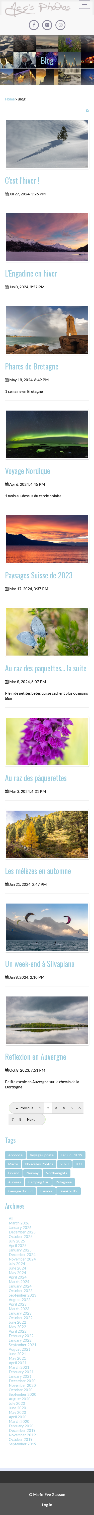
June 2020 (17, 1408)
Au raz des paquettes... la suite (45, 668)
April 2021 (18, 1362)
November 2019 (22, 1435)
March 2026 (19, 1223)
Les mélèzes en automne (38, 870)
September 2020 (22, 1394)
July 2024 (17, 1263)
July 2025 (17, 1241)
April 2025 (18, 1245)
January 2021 (20, 1376)
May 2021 (17, 1358)
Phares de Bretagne (31, 366)
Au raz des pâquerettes (36, 777)
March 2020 (19, 1421)
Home (10, 99)
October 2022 (21, 1317)
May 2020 (17, 1412)
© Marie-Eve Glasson (47, 1494)
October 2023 (21, 1290)
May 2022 (17, 1326)
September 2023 (22, 1295)
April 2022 (18, 1331)
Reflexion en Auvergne (35, 1056)
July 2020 (17, 1403)
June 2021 (17, 1353)
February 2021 (21, 1371)
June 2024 (17, 1268)
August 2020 (20, 1399)
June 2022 (17, 1322)
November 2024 (22, 1259)
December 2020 (22, 1380)
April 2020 (18, 1417)
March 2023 (19, 1308)
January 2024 (20, 1286)
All (11, 1218)
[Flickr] (47, 25)
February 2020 (21, 1426)
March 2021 (19, 1367)
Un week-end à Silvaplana (39, 963)
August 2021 (20, 1349)
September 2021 (22, 1344)
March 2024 (19, 1281)
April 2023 (18, 1304)
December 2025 (22, 1232)
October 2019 (21, 1439)
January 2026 (20, 1227)
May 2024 (17, 1272)
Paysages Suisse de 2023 (38, 575)
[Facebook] (34, 25)
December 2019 (22, 1430)
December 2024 (22, 1254)
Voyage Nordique (27, 470)
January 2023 (20, 1313)
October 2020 (21, 1389)
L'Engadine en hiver (31, 273)
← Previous (24, 1108)
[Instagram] (60, 25)
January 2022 (20, 1340)
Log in (47, 1504)
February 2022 (21, 1335)
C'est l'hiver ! (22, 180)
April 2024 (18, 1277)
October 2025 (21, 1236)
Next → (33, 1119)
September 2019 (22, 1444)
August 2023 (20, 1299)
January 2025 (20, 1250)
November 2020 (22, 1385)
